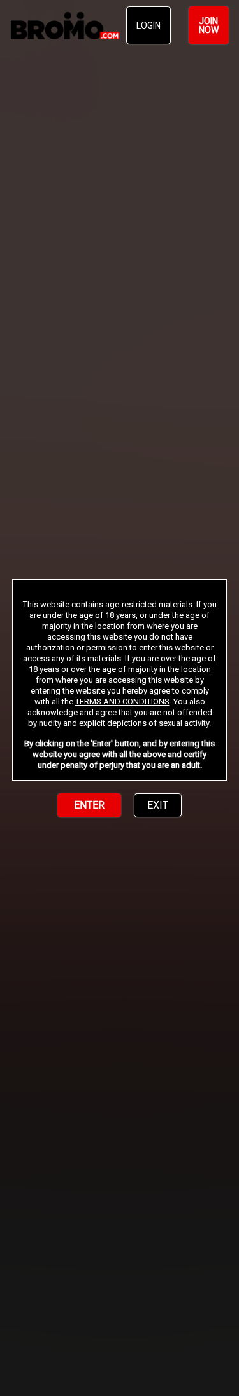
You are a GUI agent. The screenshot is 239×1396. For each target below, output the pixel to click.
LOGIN (148, 25)
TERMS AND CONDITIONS (122, 701)
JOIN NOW (209, 25)
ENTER (89, 805)
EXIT (157, 805)
